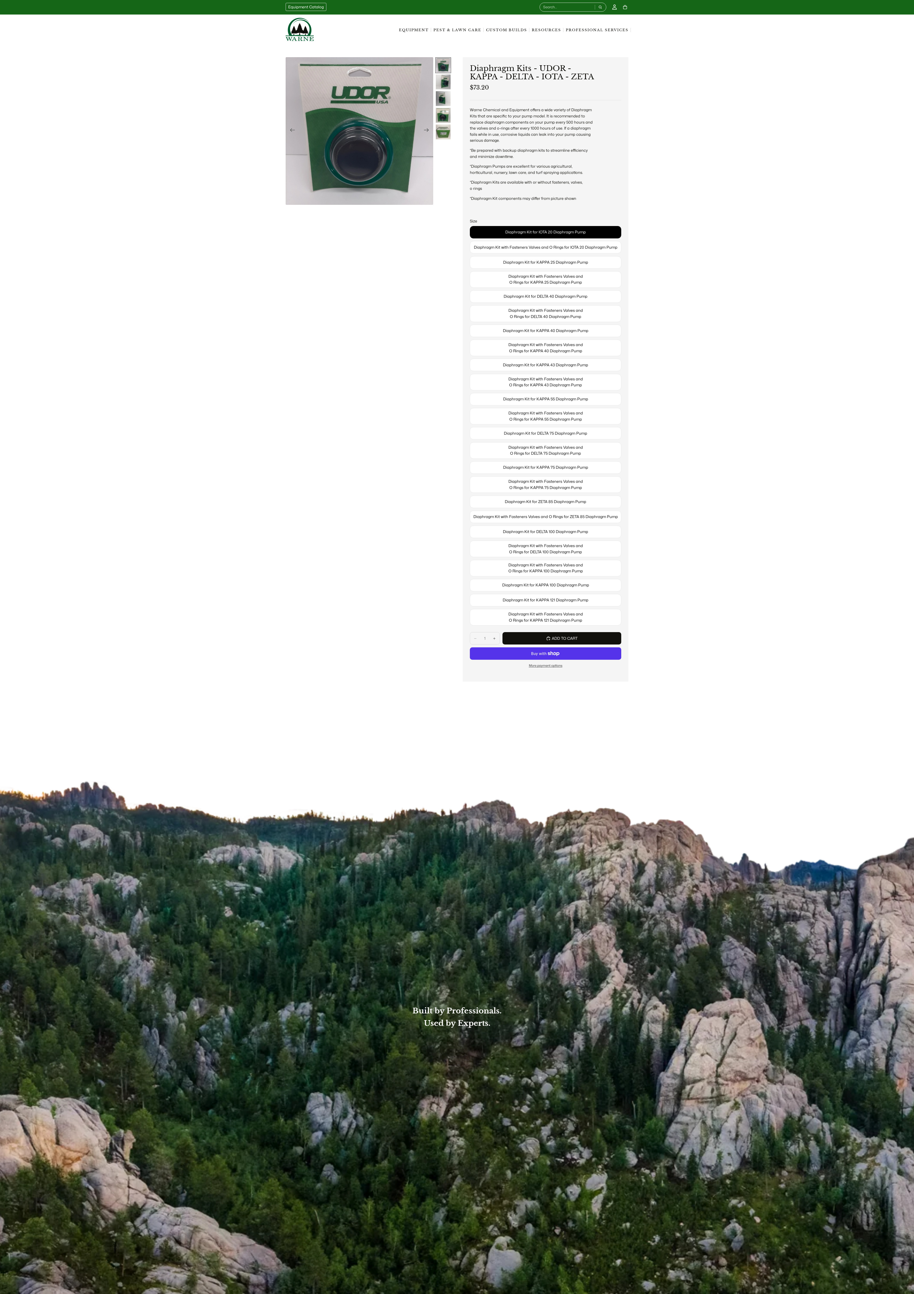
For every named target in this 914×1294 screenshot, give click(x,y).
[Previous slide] (291, 131)
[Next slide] (427, 131)
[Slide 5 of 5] (443, 132)
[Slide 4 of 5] (443, 115)
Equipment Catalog (306, 7)
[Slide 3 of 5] (443, 98)
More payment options (545, 665)
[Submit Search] (600, 7)
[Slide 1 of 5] (443, 65)
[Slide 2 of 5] (443, 82)
